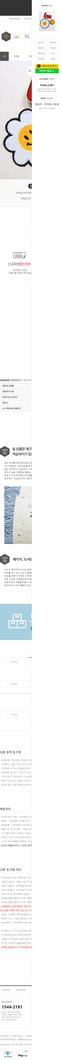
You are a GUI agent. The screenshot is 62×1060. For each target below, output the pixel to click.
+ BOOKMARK (14, 19)
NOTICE (41, 42)
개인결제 (41, 59)
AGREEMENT (21, 990)
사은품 (52, 59)
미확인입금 (41, 53)
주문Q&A (52, 42)
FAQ (53, 53)
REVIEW (41, 48)
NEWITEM (6, 36)
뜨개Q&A (52, 48)
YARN (16, 36)
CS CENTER (28, 19)
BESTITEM (27, 36)
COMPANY (6, 990)
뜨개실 (16, 56)
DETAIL (14, 662)
